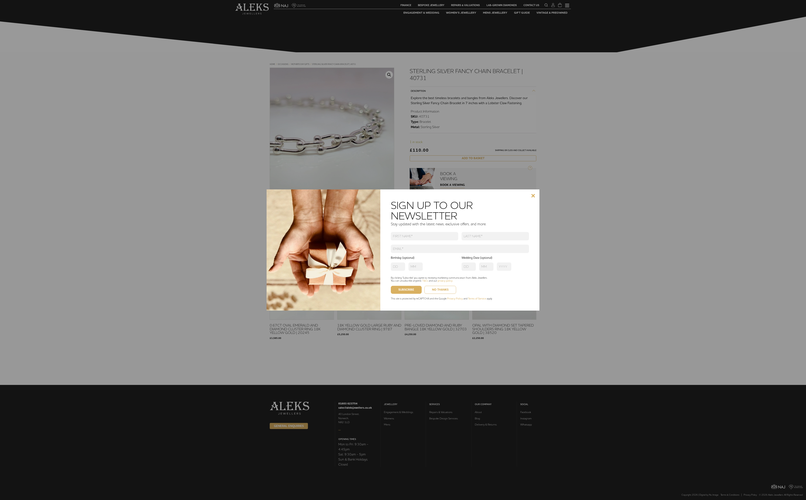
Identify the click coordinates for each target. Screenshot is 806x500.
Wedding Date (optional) (477, 258)
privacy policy (445, 280)
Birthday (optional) (402, 258)
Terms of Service (477, 298)
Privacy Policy (455, 298)
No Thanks (440, 290)
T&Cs (425, 280)
